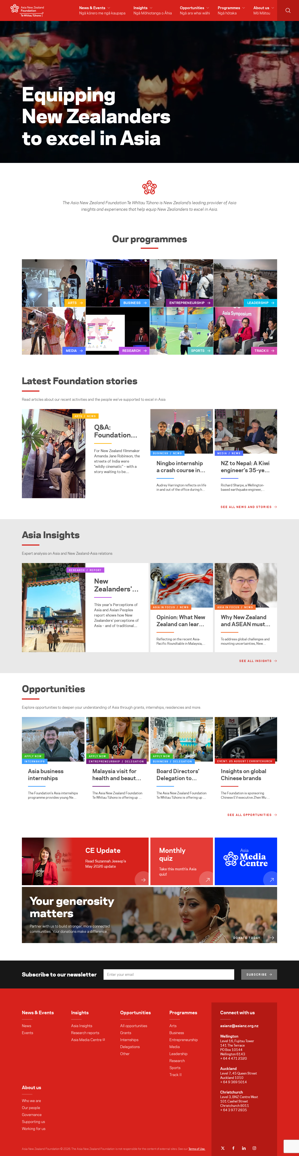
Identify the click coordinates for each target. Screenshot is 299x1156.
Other (125, 1053)
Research (177, 1060)
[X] (222, 1148)
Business (176, 1032)
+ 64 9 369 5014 (233, 1082)
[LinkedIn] (243, 1148)
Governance (32, 1114)
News (26, 1025)
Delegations (130, 1046)
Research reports (85, 1032)
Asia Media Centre (86, 1039)
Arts (172, 1025)
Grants (125, 1032)
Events (27, 1032)
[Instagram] (254, 1148)
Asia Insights (81, 1025)
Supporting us (33, 1121)
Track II (175, 1074)
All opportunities (133, 1025)
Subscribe (256, 974)
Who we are (31, 1100)
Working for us (33, 1128)
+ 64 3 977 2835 (233, 1110)
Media (174, 1046)
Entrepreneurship (183, 1039)
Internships (129, 1039)
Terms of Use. (196, 1149)
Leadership (178, 1053)
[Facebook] (233, 1148)
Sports (174, 1067)
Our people (31, 1107)
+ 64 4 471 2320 (233, 1058)
